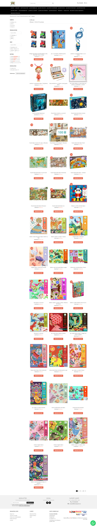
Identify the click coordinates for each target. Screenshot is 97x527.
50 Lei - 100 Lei (14, 48)
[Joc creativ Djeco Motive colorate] (58, 322)
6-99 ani (12, 22)
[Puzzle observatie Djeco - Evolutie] (78, 162)
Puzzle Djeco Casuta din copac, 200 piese (38, 143)
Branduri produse (15, 13)
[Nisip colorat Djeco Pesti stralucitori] (38, 356)
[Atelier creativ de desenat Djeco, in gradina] (38, 468)
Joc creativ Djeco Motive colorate (58, 333)
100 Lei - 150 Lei (14, 50)
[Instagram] (50, 503)
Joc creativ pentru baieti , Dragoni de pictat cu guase (78, 334)
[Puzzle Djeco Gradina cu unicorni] (58, 103)
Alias (12, 36)
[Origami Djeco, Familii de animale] (38, 256)
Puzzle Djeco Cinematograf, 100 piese (58, 143)
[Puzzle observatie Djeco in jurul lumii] (38, 162)
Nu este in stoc (14, 69)
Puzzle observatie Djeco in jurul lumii (38, 172)
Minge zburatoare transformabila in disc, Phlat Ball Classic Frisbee (38, 54)
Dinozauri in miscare (38, 333)
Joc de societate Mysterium (39, 113)
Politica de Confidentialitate (24, 505)
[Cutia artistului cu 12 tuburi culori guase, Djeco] (58, 73)
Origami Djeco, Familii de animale (38, 267)
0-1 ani (12, 25)
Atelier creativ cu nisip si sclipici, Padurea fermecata (58, 303)
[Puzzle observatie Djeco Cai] (58, 193)
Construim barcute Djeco (78, 407)
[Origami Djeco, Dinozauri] (78, 225)
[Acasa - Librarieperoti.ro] (16, 3)
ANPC (31, 517)
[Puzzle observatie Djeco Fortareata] (58, 162)
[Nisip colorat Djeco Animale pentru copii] (58, 356)
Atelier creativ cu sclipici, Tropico (58, 236)
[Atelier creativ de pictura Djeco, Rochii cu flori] (38, 225)
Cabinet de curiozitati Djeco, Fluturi (78, 267)
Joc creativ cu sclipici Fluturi (78, 370)
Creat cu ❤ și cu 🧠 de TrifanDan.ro (70, 518)
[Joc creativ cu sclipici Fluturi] (78, 356)
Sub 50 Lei (13, 47)
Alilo (12, 38)
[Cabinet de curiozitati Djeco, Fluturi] (78, 256)
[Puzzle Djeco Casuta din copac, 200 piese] (38, 132)
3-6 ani (12, 26)
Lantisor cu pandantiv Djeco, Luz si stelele (78, 54)
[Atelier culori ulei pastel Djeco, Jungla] (58, 256)
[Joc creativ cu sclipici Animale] (38, 393)
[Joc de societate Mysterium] (38, 102)
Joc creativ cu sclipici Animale (38, 407)
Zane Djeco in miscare (38, 302)
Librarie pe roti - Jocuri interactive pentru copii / (20, 16)
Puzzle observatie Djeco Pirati (78, 143)
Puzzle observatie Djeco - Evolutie (78, 172)
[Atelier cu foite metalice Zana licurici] (78, 289)
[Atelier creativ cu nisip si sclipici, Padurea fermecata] (58, 289)
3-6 (11, 23)
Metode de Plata (33, 514)
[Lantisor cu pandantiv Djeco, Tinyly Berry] (38, 73)
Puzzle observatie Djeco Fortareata (58, 172)
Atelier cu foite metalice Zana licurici (78, 302)
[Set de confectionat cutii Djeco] (58, 393)
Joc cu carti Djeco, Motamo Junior (58, 53)
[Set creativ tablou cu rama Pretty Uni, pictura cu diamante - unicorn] (78, 73)
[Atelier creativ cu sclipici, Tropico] (58, 225)
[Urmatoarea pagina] (85, 491)
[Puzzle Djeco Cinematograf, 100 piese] (58, 132)
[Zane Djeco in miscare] (38, 289)
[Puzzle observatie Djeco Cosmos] (78, 102)
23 (83, 491)
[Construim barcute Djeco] (78, 393)
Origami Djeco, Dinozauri (78, 236)
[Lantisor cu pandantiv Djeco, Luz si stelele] (78, 39)
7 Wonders (13, 35)
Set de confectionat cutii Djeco (58, 407)
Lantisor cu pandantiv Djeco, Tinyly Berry (39, 83)
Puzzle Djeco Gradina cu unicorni (58, 113)
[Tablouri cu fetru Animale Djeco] (78, 194)
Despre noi (12, 514)
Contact (11, 520)
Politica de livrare (13, 518)
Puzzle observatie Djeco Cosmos (78, 113)
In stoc (12, 68)
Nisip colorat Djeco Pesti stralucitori (38, 370)
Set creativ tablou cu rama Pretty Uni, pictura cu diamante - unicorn (78, 84)
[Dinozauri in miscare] (38, 322)
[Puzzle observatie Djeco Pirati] (78, 132)
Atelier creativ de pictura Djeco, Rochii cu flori (38, 237)
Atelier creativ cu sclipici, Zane (78, 444)
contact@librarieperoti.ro (75, 503)
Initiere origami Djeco (38, 444)
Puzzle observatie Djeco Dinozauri (38, 206)
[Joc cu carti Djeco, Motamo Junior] (58, 39)
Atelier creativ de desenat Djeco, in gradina (38, 482)
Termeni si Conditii (13, 515)
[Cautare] (53, 3)
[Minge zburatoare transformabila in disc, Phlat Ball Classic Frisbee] (38, 39)
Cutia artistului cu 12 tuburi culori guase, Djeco (58, 84)
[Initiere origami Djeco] (38, 430)
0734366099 (75, 502)
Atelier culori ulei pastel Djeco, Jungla (58, 267)
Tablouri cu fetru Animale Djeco (78, 206)
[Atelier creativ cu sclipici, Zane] (78, 431)
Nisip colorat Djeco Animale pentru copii (58, 370)
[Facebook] (47, 503)
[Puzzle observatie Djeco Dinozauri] (38, 193)
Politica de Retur (33, 515)
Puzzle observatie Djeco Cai (58, 206)
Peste (12, 56)
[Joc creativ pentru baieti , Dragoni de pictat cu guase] (78, 322)
